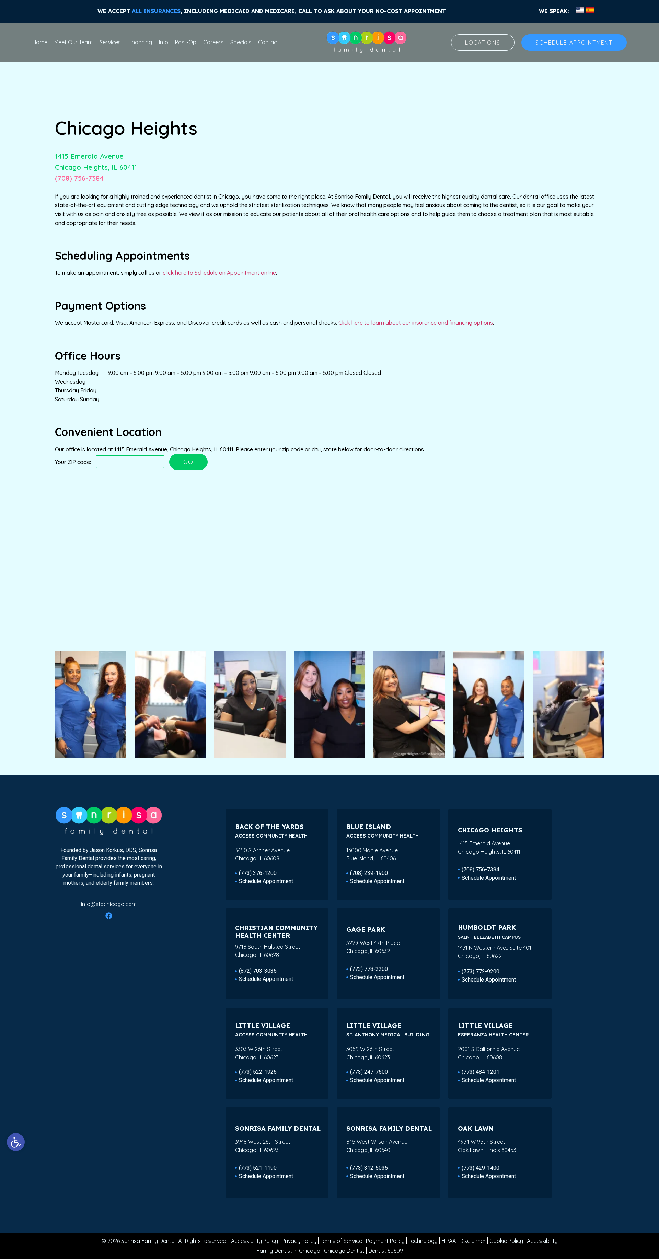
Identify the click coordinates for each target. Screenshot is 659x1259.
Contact (268, 42)
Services (110, 42)
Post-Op (185, 42)
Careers (213, 42)
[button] (16, 1142)
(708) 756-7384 (79, 178)
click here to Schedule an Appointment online (219, 272)
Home (39, 42)
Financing (140, 42)
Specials (240, 42)
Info (163, 42)
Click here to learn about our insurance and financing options (415, 322)
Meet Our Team (73, 42)
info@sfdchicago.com (109, 904)
